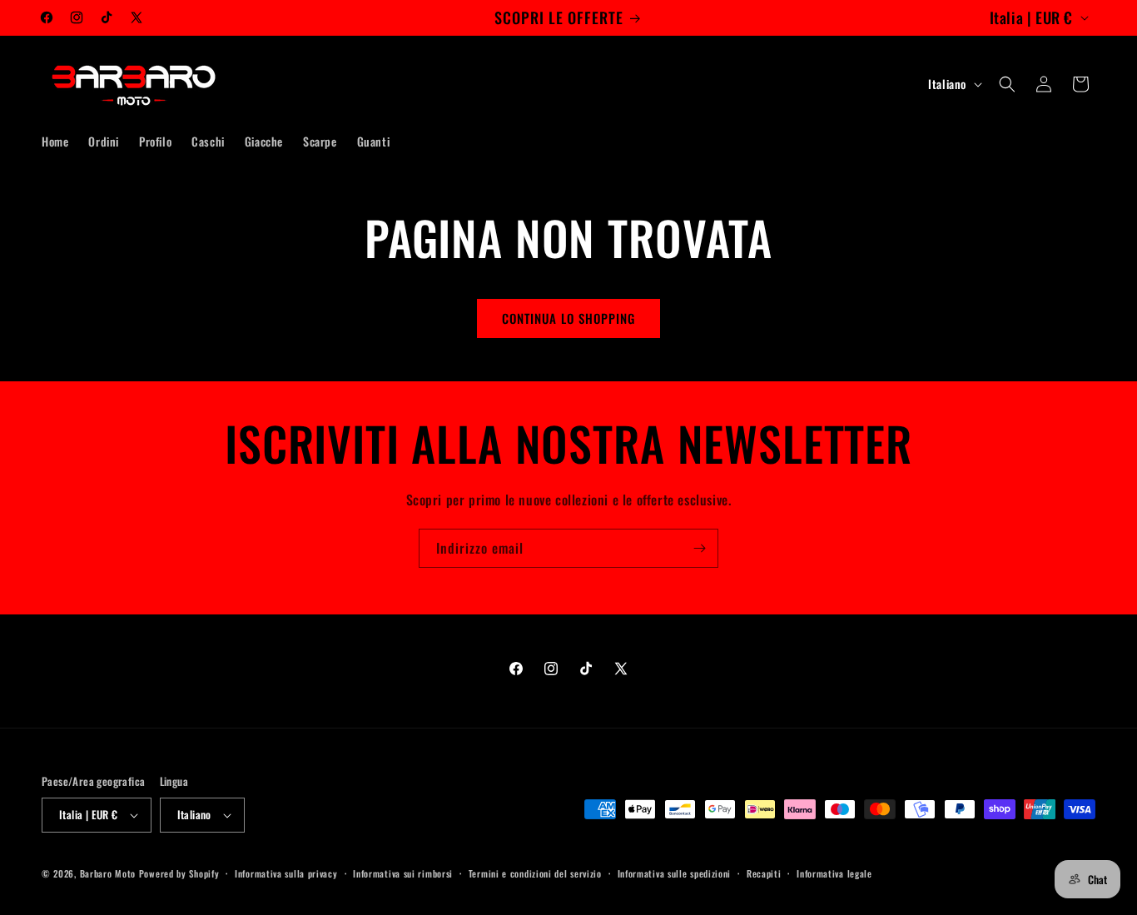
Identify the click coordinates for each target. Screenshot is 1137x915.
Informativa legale (834, 873)
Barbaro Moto (108, 873)
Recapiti (764, 873)
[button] (1007, 84)
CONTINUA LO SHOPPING (568, 318)
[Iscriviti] (699, 548)
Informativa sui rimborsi (403, 873)
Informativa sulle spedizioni (675, 873)
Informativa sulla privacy (286, 873)
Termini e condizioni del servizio (535, 873)
